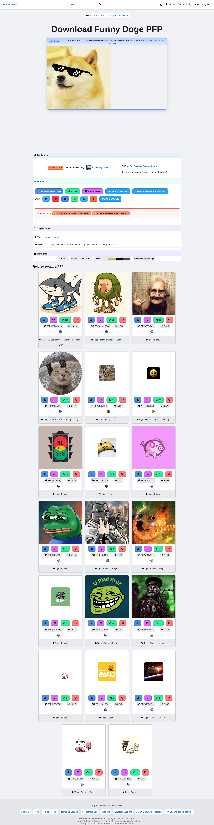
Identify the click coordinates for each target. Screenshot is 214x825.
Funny (60, 345)
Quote (86, 244)
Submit (171, 4)
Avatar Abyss (99, 15)
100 (66, 320)
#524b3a (126, 259)
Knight (115, 569)
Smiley (157, 419)
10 (66, 474)
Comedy (103, 244)
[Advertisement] (107, 130)
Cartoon (68, 244)
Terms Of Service (69, 812)
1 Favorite (94, 191)
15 (159, 623)
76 (112, 320)
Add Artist (55, 167)
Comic (112, 244)
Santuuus (115, 560)
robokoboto (162, 411)
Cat (47, 244)
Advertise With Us (123, 812)
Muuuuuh (68, 709)
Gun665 (115, 411)
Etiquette (105, 812)
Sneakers (76, 340)
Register (206, 4)
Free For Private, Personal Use (140, 166)
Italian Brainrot (53, 340)
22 (159, 399)
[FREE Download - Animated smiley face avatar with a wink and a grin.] (138, 400)
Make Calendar (118, 191)
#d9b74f (112, 259)
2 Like (74, 191)
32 (112, 399)
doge (55, 237)
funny (47, 237)
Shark (66, 340)
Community (186, 4)
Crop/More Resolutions (150, 191)
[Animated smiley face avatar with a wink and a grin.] (153, 373)
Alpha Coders (9, 4)
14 (112, 623)
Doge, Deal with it (119, 15)
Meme (94, 244)
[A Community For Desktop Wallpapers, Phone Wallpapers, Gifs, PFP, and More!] (87, 15)
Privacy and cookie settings (179, 812)
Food (91, 792)
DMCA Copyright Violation (149, 812)
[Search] (100, 4)
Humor (77, 244)
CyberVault (68, 331)
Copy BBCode (110, 199)
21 (66, 399)
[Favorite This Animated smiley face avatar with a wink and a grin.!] (147, 400)
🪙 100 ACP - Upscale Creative (71, 213)
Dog (53, 244)
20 (159, 320)
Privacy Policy (50, 812)
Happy (166, 419)
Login (197, 4)
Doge (161, 569)
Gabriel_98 (115, 486)
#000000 (119, 259)
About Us (26, 812)
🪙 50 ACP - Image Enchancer (110, 213)
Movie (60, 244)
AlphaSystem (100, 167)
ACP (42, 213)
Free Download (50, 191)
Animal (53, 419)
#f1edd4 (104, 259)
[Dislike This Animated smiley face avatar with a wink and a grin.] (169, 400)
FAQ (37, 812)
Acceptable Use (89, 812)
